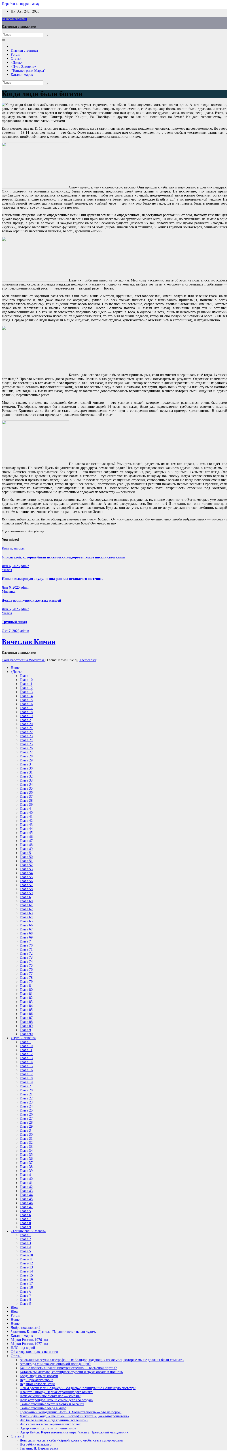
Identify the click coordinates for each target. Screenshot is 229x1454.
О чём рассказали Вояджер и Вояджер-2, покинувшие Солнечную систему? (78, 1388)
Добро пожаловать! (25, 1327)
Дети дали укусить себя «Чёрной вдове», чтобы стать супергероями (71, 1440)
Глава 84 (26, 1006)
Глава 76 (26, 969)
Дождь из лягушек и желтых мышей (31, 600)
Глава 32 (26, 776)
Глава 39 (26, 804)
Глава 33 (26, 780)
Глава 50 (26, 857)
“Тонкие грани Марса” (28, 70)
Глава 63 (26, 913)
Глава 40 (26, 812)
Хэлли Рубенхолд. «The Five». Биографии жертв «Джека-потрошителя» (74, 1416)
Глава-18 (26, 1287)
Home (15, 668)
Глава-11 (26, 1259)
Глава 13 (26, 692)
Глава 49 (26, 849)
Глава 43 (26, 824)
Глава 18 (26, 712)
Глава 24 (26, 740)
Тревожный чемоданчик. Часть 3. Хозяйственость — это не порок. (70, 1412)
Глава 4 (25, 808)
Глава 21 (26, 728)
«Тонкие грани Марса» (28, 1231)
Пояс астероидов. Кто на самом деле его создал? (56, 1400)
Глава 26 (26, 748)
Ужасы (7, 570)
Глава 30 (26, 768)
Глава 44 (26, 829)
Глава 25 (26, 744)
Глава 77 (26, 973)
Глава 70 (26, 945)
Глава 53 (26, 869)
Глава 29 (26, 760)
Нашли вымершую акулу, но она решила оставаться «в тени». (52, 579)
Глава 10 (26, 680)
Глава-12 (26, 1263)
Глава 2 (25, 720)
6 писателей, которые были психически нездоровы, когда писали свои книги (63, 557)
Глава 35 (26, 788)
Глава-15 (26, 1275)
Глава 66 (26, 925)
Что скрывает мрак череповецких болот (50, 1424)
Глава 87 (26, 1018)
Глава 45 (26, 833)
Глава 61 (26, 905)
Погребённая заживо (35, 1444)
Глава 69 (26, 937)
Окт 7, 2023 (10, 631)
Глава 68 (26, 933)
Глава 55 (26, 877)
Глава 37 (26, 796)
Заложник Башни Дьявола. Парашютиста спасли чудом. (53, 1332)
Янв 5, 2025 (11, 609)
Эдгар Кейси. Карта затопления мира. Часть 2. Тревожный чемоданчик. (74, 1432)
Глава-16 (26, 1279)
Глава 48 (26, 845)
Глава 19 (26, 716)
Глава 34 (26, 784)
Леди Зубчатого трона (36, 1380)
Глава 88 (26, 1022)
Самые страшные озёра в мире (43, 1408)
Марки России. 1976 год (29, 1340)
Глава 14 (26, 696)
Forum (15, 54)
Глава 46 (26, 837)
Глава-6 (25, 1291)
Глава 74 (26, 961)
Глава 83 (26, 1002)
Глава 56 (26, 881)
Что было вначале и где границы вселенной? (54, 1420)
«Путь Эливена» (23, 66)
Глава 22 (26, 732)
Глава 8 (25, 985)
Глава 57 (26, 885)
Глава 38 (26, 800)
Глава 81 (26, 993)
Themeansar (87, 660)
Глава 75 (26, 965)
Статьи (16, 58)
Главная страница (24, 50)
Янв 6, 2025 (11, 566)
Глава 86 (26, 1014)
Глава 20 (26, 724)
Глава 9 (25, 1030)
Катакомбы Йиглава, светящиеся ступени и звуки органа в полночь (71, 1372)
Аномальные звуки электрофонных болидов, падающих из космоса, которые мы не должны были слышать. (102, 1360)
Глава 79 (26, 981)
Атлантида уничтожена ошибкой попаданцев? (55, 1364)
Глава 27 (26, 752)
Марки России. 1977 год (29, 1344)
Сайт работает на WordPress (23, 660)
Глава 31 (26, 772)
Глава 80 (26, 989)
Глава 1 (25, 676)
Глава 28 (26, 756)
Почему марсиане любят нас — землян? (50, 1396)
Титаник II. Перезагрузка (39, 1448)
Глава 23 (26, 736)
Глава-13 (26, 1267)
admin (25, 566)
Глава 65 (26, 921)
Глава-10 (26, 1255)
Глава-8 (25, 1299)
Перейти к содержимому (21, 4)
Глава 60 (26, 901)
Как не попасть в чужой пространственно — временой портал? (68, 1368)
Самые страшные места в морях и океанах (52, 1404)
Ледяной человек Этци (37, 1384)
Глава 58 (26, 889)
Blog (14, 1307)
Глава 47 (26, 841)
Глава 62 (26, 909)
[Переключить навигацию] (3, 40)
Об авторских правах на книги (34, 1352)
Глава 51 (26, 861)
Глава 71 (26, 949)
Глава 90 (26, 1034)
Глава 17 (26, 708)
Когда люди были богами (39, 1376)
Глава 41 (26, 816)
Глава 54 (26, 873)
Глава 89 (26, 1026)
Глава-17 (26, 1283)
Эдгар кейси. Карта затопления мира (48, 1428)
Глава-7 (25, 1295)
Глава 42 (26, 820)
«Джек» (17, 62)
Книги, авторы (13, 548)
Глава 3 (25, 764)
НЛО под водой (23, 1348)
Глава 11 (26, 684)
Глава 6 (25, 897)
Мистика (8, 591)
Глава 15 (26, 700)
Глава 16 (26, 704)
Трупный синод (14, 622)
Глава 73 (26, 957)
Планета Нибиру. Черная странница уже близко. (56, 1392)
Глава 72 (26, 953)
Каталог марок (22, 74)
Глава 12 (26, 688)
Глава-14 (26, 1271)
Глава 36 (26, 792)
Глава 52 (26, 865)
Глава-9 (25, 1303)
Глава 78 (26, 977)
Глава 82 (26, 998)
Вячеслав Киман (14, 19)
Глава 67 (26, 929)
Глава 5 (25, 853)
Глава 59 (26, 893)
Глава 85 (26, 1010)
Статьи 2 (17, 1436)
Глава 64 (26, 917)
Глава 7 (25, 941)
